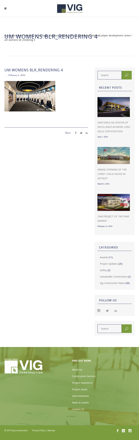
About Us (77, 369)
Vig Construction (13, 35)
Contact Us (78, 409)
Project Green (79, 389)
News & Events (80, 402)
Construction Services (84, 376)
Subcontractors (80, 396)
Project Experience (82, 382)
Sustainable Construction (113, 276)
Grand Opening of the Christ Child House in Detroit (112, 174)
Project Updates (109, 263)
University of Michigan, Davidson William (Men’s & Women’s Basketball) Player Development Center (77, 35)
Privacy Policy (38, 430)
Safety (103, 270)
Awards (104, 257)
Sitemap (51, 430)
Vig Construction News (112, 283)
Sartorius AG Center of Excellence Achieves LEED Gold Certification (113, 127)
